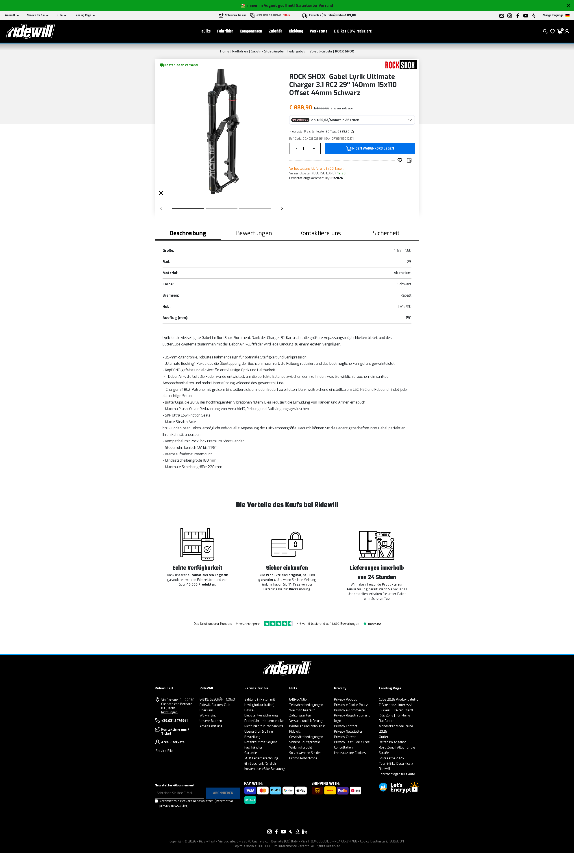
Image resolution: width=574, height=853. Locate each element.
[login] (567, 31)
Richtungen (169, 712)
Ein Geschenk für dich (260, 764)
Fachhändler (253, 747)
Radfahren (240, 51)
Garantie (250, 753)
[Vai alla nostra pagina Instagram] (269, 831)
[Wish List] (552, 31)
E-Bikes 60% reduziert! (353, 31)
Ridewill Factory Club (215, 705)
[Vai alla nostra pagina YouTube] (283, 831)
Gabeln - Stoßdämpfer (267, 51)
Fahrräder (225, 31)
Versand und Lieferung (305, 721)
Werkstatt (318, 31)
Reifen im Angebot (392, 742)
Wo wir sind (208, 715)
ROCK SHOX (344, 51)
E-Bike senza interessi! (395, 705)
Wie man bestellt (302, 710)
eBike (206, 31)
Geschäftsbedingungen (306, 737)
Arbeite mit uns (211, 726)
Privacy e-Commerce (349, 710)
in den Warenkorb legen (372, 148)
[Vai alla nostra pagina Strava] (290, 831)
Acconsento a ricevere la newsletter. (196, 803)
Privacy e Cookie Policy (351, 705)
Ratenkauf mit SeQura (260, 742)
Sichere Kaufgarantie (304, 742)
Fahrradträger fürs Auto (397, 774)
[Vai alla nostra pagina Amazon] (297, 831)
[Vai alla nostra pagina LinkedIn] (304, 831)
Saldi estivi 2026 (391, 758)
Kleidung (296, 31)
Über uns (206, 710)
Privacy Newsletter (348, 731)
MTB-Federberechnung (261, 758)
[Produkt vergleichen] (410, 160)
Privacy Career (345, 737)
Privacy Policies (345, 699)
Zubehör (275, 31)
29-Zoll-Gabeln (320, 51)
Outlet (383, 737)
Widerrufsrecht (300, 747)
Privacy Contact (345, 726)
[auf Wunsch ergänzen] (400, 160)
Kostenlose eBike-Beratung (264, 769)
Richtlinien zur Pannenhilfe (263, 726)
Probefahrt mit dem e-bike (264, 721)
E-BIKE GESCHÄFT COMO (217, 699)
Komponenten (251, 31)
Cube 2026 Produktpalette (398, 699)
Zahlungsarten (300, 715)
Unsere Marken (211, 721)
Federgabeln (296, 51)
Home (224, 51)
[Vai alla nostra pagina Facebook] (276, 831)
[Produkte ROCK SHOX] (399, 65)
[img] (352, 131)
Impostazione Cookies (350, 753)
